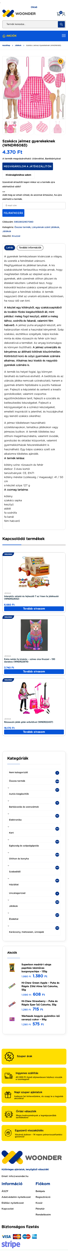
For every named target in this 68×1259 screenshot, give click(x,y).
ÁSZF (5, 1191)
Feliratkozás (13, 213)
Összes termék (22, 227)
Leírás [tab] (9, 248)
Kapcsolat (8, 1209)
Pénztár (40, 1209)
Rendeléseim (43, 1214)
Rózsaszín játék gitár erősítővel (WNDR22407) (28, 722)
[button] (60, 61)
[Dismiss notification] (3, 191)
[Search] (61, 24)
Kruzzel (16, 236)
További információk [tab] (30, 248)
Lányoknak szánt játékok (45, 227)
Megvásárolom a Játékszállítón (28, 166)
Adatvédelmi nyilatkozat (16, 1197)
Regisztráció (43, 1197)
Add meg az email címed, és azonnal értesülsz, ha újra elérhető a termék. (32, 197)
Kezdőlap (6, 45)
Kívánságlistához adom (18, 175)
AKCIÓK (11, 36)
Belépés (40, 1191)
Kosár (39, 1203)
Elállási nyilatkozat (13, 1203)
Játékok (18, 45)
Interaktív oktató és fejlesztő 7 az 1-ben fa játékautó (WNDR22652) (31, 597)
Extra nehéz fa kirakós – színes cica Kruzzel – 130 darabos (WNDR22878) (29, 660)
